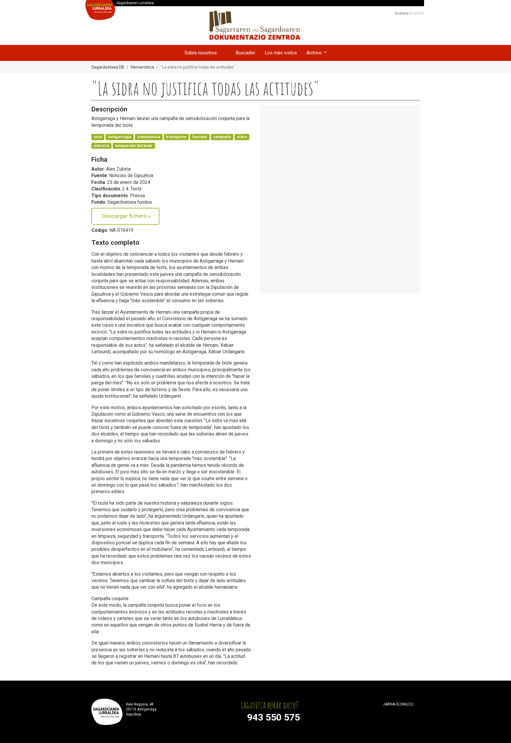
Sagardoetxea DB (107, 67)
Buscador (245, 53)
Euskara (402, 13)
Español (417, 13)
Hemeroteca (142, 67)
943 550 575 (273, 717)
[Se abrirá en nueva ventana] (385, 711)
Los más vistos (281, 53)
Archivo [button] (314, 53)
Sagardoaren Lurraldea (135, 3)
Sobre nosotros (201, 53)
